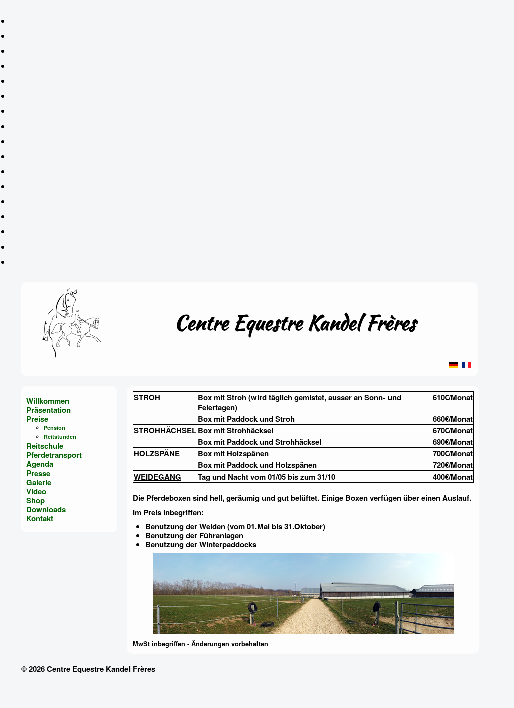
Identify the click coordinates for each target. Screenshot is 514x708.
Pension (54, 427)
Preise (37, 418)
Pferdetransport (54, 454)
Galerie (38, 482)
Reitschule (44, 445)
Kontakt (39, 518)
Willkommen (47, 400)
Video (36, 491)
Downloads (46, 509)
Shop (35, 500)
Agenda (39, 463)
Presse (38, 473)
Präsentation (48, 409)
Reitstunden (60, 436)
